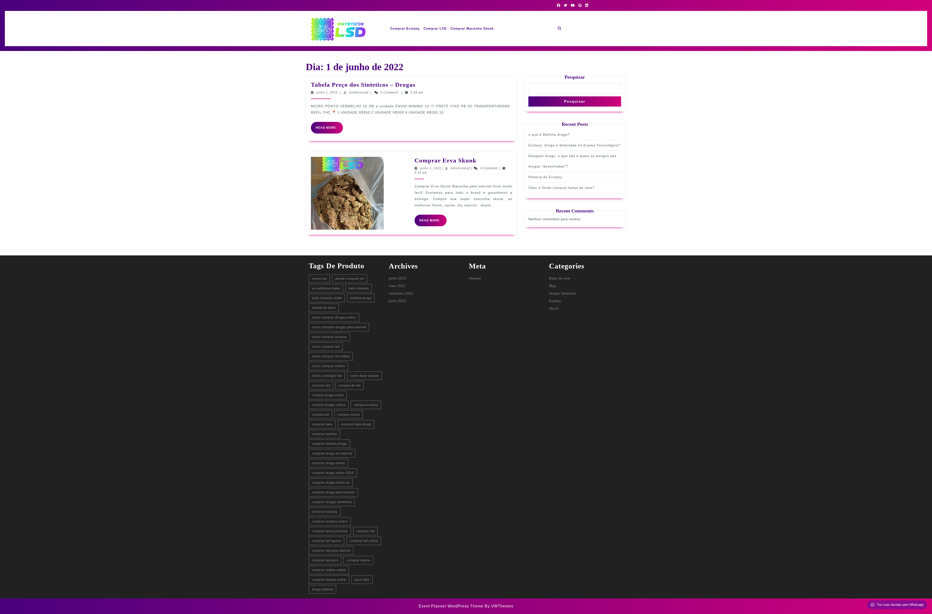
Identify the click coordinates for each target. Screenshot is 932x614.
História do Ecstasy (545, 177)
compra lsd (320, 414)
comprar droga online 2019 (333, 473)
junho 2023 (397, 278)
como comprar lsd (326, 346)
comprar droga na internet (332, 453)
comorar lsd (321, 385)
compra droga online (328, 395)
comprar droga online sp (331, 482)
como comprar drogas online (334, 317)
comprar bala (322, 424)
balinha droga (360, 298)
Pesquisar (575, 77)
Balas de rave (559, 278)
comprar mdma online (329, 570)
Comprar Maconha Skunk (472, 28)
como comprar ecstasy (329, 337)
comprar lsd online (364, 541)
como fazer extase (364, 376)
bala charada (359, 288)
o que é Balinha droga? (549, 134)
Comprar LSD (435, 28)
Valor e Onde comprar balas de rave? (561, 188)
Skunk (553, 308)
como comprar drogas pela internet (339, 327)
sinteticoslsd (358, 92)
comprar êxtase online (329, 579)
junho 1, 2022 (327, 92)
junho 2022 (397, 301)
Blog (552, 286)
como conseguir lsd (327, 376)
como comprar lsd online (331, 356)
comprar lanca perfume (330, 531)
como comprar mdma (328, 366)
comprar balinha (324, 434)
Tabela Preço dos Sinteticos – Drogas (363, 84)
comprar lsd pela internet (331, 550)
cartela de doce (324, 308)
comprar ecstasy (324, 511)
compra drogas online (328, 405)
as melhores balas (326, 288)
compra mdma (348, 414)
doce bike (362, 579)
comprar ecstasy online (330, 521)
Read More (329, 130)
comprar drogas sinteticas (332, 502)
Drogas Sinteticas (562, 293)
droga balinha (322, 589)
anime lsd (319, 278)
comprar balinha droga (329, 444)
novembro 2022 (401, 293)
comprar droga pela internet (333, 492)
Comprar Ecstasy (405, 28)
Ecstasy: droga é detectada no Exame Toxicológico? (574, 145)
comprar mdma (358, 560)
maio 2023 (397, 286)
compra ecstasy (366, 405)
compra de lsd (349, 385)
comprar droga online (328, 463)
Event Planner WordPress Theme (452, 606)
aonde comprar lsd (349, 278)
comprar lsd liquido (326, 541)
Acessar (475, 278)
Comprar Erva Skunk (445, 160)
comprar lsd (365, 531)
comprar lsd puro (325, 560)
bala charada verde (327, 298)
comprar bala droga (356, 424)
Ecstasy (555, 301)
